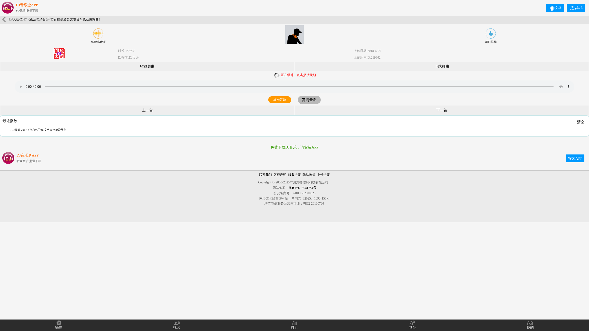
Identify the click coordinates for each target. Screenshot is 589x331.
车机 (579, 8)
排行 (294, 327)
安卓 (558, 8)
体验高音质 (98, 36)
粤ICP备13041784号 (302, 188)
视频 (176, 327)
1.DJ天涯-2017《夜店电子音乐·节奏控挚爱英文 (37, 129)
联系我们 (265, 175)
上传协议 (323, 175)
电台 (412, 327)
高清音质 (309, 100)
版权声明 (280, 175)
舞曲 (59, 327)
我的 (530, 327)
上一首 (147, 110)
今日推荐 (491, 36)
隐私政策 (309, 175)
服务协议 (294, 175)
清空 (580, 122)
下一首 (441, 110)
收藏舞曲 (147, 66)
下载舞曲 (441, 66)
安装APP (575, 158)
